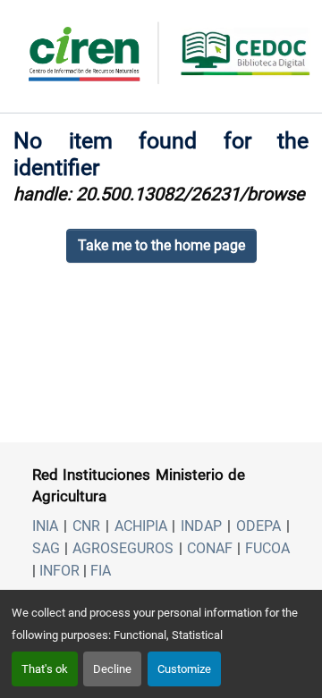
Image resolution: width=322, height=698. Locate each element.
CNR (86, 525)
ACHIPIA (140, 525)
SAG (46, 548)
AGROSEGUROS (123, 548)
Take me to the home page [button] (161, 245)
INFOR (59, 570)
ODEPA (258, 525)
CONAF (210, 548)
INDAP (201, 525)
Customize (184, 669)
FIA (100, 570)
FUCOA (267, 548)
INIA (45, 525)
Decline (112, 669)
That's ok (44, 669)
